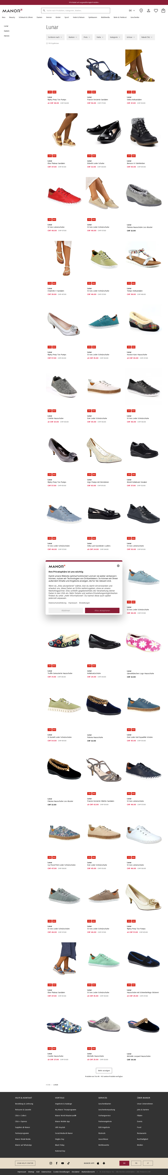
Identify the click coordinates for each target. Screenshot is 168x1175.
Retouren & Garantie (23, 1110)
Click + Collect (20, 1116)
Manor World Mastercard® (65, 1116)
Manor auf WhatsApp (23, 1145)
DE (130, 10)
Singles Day (59, 1139)
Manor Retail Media (22, 1139)
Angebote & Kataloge (63, 1104)
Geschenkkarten (104, 1104)
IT (148, 1163)
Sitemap (31, 1172)
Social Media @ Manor (64, 1133)
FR (136, 1163)
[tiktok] (68, 1163)
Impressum (21, 1172)
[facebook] (56, 1163)
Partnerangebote (105, 1121)
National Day (60, 1151)
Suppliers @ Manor (22, 1127)
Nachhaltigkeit (142, 1139)
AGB (37, 1172)
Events (139, 1121)
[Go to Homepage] (12, 10)
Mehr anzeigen (104, 1071)
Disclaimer (76, 1172)
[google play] (103, 1163)
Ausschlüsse (103, 1139)
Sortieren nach (54, 37)
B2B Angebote (104, 1127)
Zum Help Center (25, 1163)
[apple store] (98, 1163)
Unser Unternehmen (145, 1104)
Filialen (139, 1116)
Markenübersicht (88, 1172)
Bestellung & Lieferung (24, 1104)
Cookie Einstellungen (61, 1172)
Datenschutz (46, 1172)
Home (48, 1085)
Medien (140, 1145)
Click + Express (21, 1121)
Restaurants (141, 1133)
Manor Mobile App (62, 1121)
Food (139, 1127)
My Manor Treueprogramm (65, 1110)
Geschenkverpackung (106, 1110)
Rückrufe (101, 1133)
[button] (4, 17)
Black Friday (59, 1145)
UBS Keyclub (60, 1127)
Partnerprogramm (22, 1133)
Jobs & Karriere (143, 1110)
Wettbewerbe (103, 1145)
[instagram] (50, 1163)
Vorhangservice (104, 1116)
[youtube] (62, 1163)
